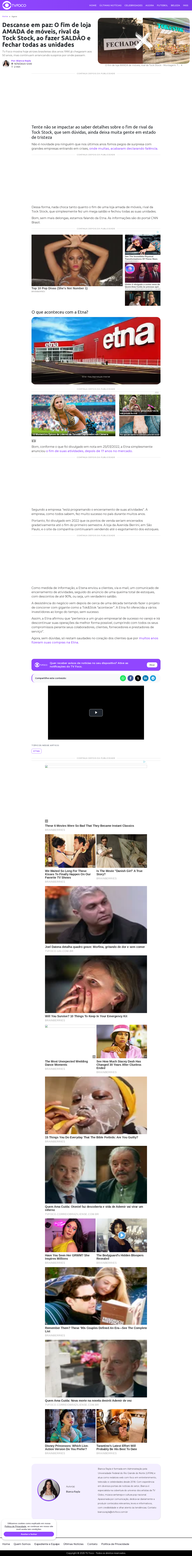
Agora (150, 5)
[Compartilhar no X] (138, 678)
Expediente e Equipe (47, 1544)
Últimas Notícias (110, 5)
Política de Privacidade (115, 1544)
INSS (185, 5)
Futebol (162, 5)
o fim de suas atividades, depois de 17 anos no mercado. (89, 451)
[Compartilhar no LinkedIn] (145, 678)
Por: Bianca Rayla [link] (21, 60)
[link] (48, 1489)
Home (92, 5)
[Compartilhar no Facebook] (131, 678)
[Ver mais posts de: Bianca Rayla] (5, 63)
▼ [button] (182, 65)
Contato (92, 1544)
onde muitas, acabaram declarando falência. (123, 148)
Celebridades (133, 5)
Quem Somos (22, 1544)
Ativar (152, 665)
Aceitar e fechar (29, 1534)
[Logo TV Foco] (14, 5)
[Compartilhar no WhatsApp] (123, 678)
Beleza (175, 5)
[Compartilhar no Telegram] (153, 678)
